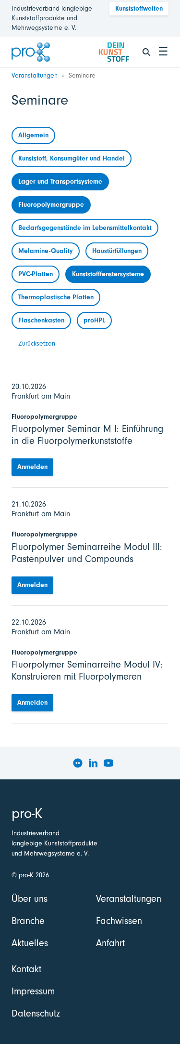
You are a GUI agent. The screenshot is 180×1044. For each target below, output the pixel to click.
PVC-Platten (35, 274)
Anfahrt (110, 943)
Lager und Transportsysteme (60, 181)
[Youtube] (108, 763)
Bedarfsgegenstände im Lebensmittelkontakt (85, 228)
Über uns (30, 898)
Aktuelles (30, 943)
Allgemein (33, 135)
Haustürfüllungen (117, 251)
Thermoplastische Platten (56, 297)
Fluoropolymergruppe (51, 205)
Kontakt (26, 969)
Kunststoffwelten (139, 8)
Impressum (33, 991)
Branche (28, 920)
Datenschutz (36, 1013)
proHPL (94, 320)
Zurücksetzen (36, 343)
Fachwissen (119, 920)
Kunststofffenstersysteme (108, 274)
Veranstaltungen (35, 75)
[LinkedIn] (93, 763)
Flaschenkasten (41, 320)
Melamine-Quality (45, 251)
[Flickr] (78, 763)
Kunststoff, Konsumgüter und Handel (71, 158)
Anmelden (32, 467)
